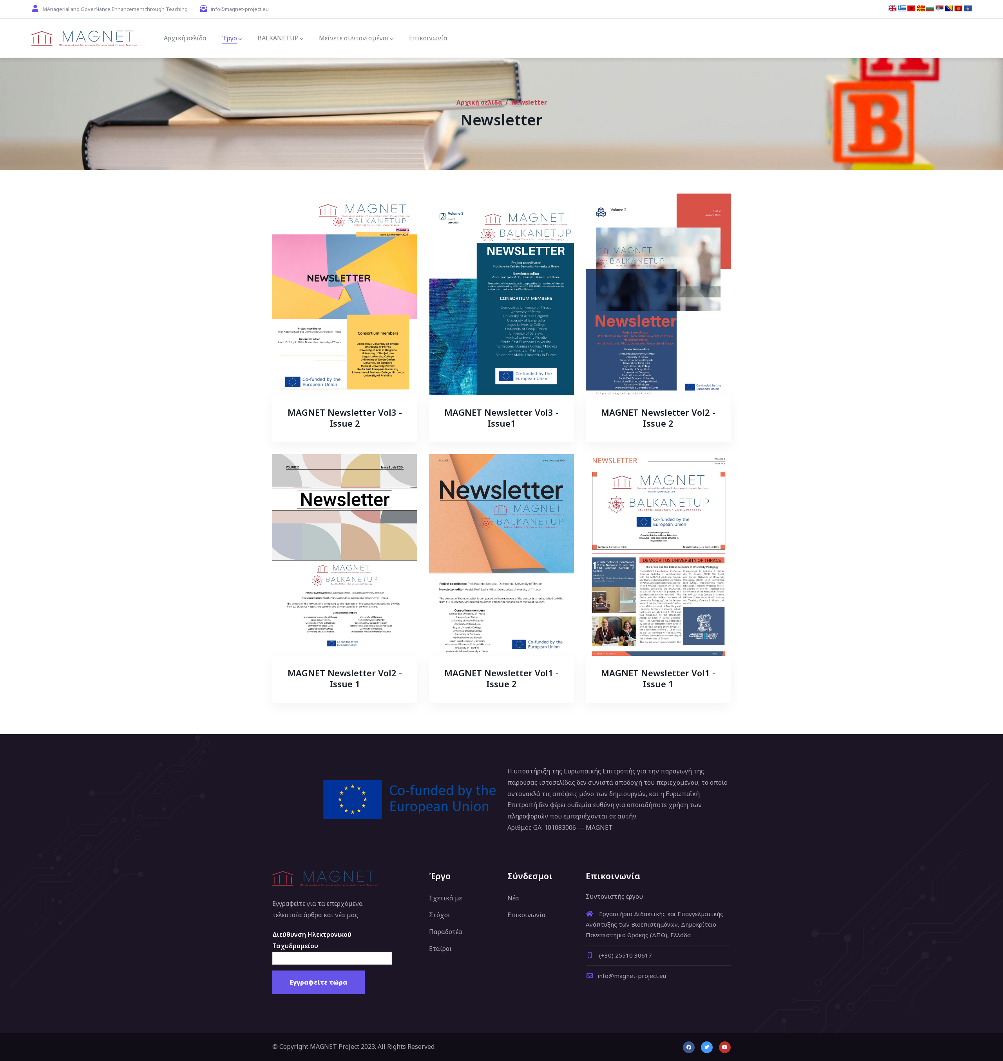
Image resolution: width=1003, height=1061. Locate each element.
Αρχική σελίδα (479, 102)
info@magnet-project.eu (631, 976)
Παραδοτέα (445, 931)
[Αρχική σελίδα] (84, 38)
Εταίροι (440, 948)
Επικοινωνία (526, 915)
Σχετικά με (445, 898)
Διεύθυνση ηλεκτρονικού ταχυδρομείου (311, 940)
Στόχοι (439, 915)
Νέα (513, 898)
